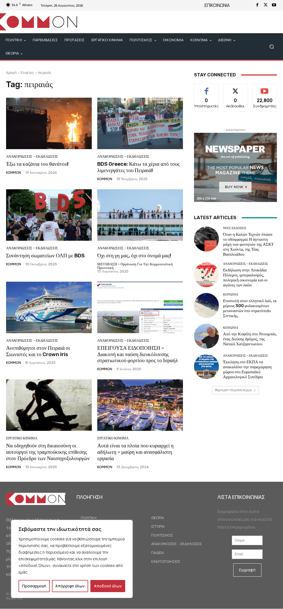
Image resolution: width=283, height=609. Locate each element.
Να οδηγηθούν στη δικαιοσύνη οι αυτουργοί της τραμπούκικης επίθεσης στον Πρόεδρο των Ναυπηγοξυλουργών (48, 452)
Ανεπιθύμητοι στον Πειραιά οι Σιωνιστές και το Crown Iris (38, 351)
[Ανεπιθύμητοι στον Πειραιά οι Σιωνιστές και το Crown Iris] (49, 307)
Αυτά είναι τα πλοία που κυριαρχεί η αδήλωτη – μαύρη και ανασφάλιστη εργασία (135, 452)
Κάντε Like (206, 88)
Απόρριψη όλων (70, 586)
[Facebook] (257, 5)
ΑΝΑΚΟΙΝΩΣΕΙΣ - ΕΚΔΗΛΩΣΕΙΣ (32, 156)
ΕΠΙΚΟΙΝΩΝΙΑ (217, 5)
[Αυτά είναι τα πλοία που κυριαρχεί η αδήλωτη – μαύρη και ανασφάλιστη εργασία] (140, 405)
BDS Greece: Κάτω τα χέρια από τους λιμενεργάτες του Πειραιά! (138, 167)
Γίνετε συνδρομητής (265, 90)
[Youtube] (274, 5)
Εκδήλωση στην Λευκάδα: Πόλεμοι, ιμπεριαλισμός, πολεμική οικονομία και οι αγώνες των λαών (245, 277)
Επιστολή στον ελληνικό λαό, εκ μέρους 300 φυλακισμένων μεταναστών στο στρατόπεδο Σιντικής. (250, 308)
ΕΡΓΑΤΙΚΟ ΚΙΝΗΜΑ (21, 438)
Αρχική (11, 72)
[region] (72, 559)
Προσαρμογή (34, 586)
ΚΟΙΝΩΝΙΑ (230, 294)
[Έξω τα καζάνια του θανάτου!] (49, 123)
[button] (271, 46)
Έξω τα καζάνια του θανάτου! (37, 164)
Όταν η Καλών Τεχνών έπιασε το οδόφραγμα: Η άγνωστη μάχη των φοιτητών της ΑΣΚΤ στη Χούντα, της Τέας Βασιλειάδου (248, 244)
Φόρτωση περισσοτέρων (233, 390)
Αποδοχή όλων (108, 586)
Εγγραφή (247, 570)
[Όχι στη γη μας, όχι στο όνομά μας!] (140, 215)
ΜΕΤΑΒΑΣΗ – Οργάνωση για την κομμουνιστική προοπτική (135, 266)
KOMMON (13, 172)
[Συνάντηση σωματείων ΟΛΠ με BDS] (49, 215)
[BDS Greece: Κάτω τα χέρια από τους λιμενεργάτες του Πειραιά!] (140, 123)
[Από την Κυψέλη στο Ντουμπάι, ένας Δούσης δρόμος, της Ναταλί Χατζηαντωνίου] (206, 336)
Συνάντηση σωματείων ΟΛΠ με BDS (45, 255)
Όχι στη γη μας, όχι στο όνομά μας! (134, 255)
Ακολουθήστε (235, 88)
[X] (265, 5)
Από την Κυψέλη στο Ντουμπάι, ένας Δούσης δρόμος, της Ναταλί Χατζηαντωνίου (250, 338)
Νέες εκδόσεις (234, 228)
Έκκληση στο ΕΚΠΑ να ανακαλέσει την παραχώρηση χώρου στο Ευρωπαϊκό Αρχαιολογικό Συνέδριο (247, 369)
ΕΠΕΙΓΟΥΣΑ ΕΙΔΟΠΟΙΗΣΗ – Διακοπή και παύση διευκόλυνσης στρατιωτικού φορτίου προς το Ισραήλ (137, 354)
